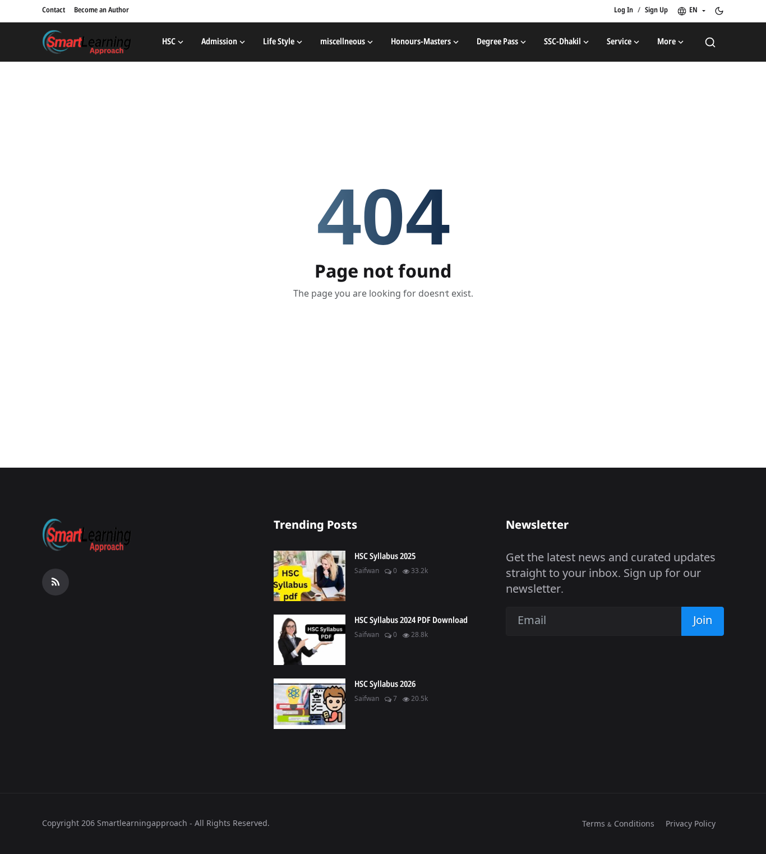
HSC (169, 42)
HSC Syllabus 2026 (385, 684)
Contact (53, 10)
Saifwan (366, 571)
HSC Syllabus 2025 (385, 556)
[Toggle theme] (719, 11)
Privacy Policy (691, 824)
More (666, 42)
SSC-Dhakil (562, 42)
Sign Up (656, 10)
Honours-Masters (421, 42)
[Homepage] (87, 42)
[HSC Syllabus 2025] (309, 576)
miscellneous (342, 42)
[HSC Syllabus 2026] (309, 703)
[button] (691, 11)
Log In (623, 10)
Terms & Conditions (618, 824)
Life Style (278, 42)
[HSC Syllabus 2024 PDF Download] (309, 640)
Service (619, 42)
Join (702, 621)
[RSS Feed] (55, 582)
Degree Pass (497, 42)
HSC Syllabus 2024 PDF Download (411, 620)
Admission (219, 42)
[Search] (710, 42)
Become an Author (101, 10)
